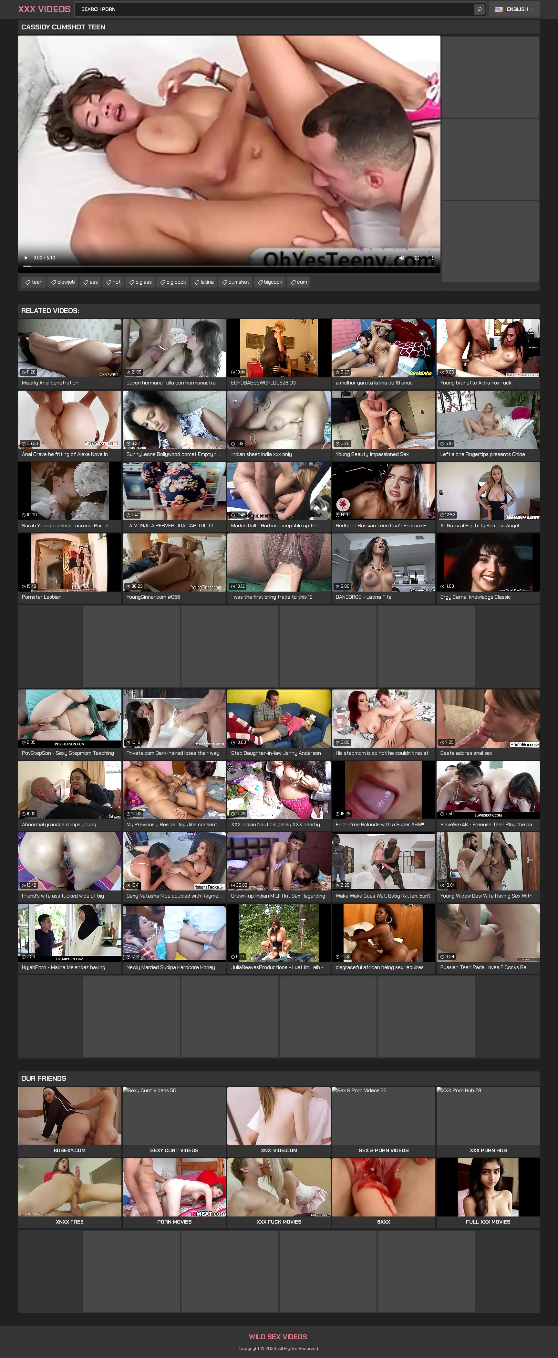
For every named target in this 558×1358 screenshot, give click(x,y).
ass (94, 282)
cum (302, 282)
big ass (144, 282)
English (517, 9)
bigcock (273, 282)
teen (37, 282)
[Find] (479, 9)
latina (207, 282)
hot (117, 282)
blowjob (66, 282)
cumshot (239, 282)
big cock (176, 282)
